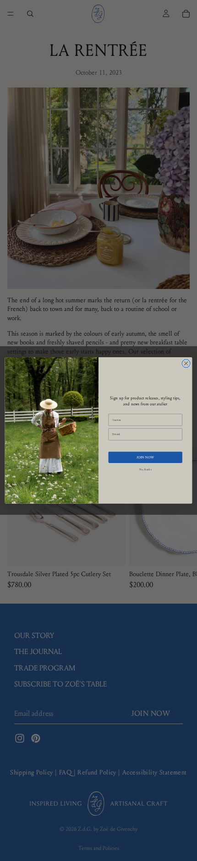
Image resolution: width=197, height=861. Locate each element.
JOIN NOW (145, 457)
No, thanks (145, 469)
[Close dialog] (186, 363)
